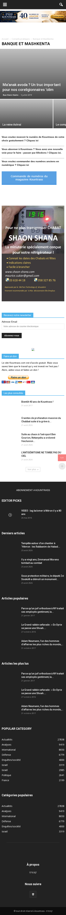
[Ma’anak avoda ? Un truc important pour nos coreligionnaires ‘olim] (33, 74)
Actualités (7, 739)
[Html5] (33, 894)
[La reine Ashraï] (26, 119)
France (5, 780)
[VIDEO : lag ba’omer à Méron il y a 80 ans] (10, 515)
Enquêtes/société (11, 759)
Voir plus (32, 469)
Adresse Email (9, 321)
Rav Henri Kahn (10, 95)
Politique (6, 775)
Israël (5, 765)
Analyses (6, 744)
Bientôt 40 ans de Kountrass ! (37, 401)
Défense (6, 754)
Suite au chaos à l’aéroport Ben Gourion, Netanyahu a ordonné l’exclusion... (38, 437)
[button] (61, 4)
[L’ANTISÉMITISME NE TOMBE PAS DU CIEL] (10, 457)
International (9, 749)
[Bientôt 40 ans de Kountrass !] (10, 406)
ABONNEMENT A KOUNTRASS (33, 490)
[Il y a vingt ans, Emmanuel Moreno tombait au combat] (10, 564)
